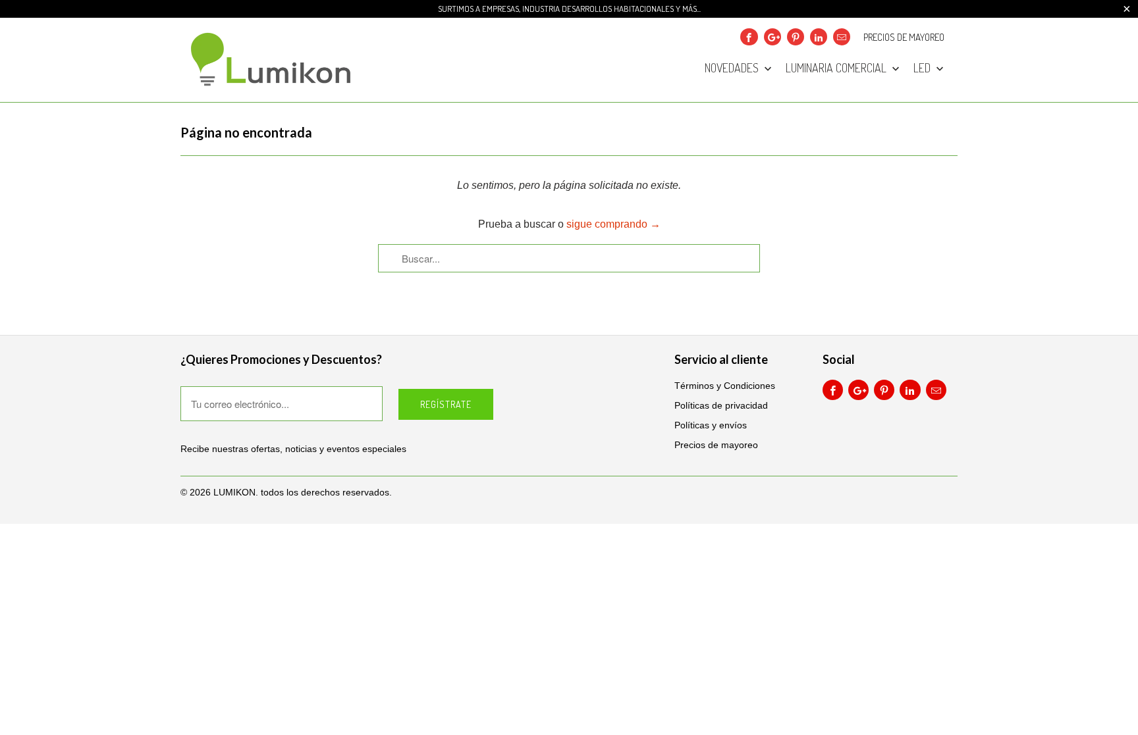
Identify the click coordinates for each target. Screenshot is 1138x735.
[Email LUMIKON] (841, 36)
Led (923, 68)
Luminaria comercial (837, 68)
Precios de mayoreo (903, 37)
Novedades (733, 68)
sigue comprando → (613, 224)
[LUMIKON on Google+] (772, 36)
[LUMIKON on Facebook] (748, 36)
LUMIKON (234, 492)
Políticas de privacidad (721, 405)
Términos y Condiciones (724, 385)
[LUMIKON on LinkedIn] (818, 36)
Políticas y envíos (710, 425)
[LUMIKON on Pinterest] (795, 36)
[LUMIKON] (272, 60)
